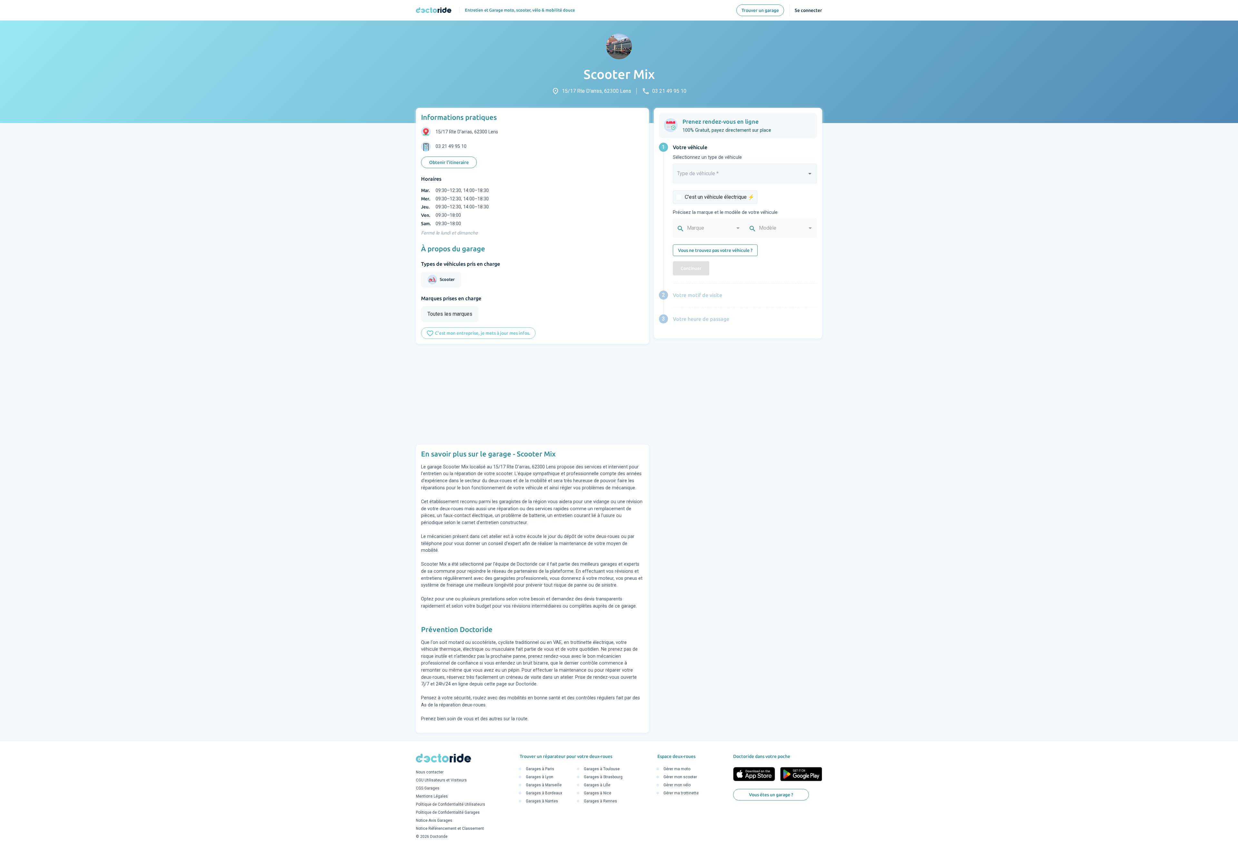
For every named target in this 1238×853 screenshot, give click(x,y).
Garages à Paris (540, 769)
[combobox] (745, 176)
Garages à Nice (597, 793)
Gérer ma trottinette (681, 793)
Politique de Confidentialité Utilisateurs (450, 804)
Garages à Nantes (542, 801)
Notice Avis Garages (434, 820)
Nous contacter (430, 772)
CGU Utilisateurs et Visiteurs (441, 780)
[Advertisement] (532, 394)
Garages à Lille (597, 785)
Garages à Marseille (544, 785)
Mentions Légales (432, 796)
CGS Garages (427, 788)
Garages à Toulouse (602, 769)
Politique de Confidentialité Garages (448, 812)
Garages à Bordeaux (544, 793)
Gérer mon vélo (677, 785)
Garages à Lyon (539, 777)
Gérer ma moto (676, 769)
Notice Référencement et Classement (450, 828)
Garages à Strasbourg (603, 777)
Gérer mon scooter (680, 777)
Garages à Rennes (600, 801)
